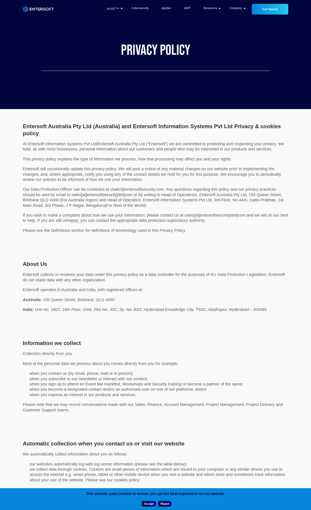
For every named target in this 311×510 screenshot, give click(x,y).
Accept (149, 503)
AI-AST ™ (113, 9)
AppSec (166, 8)
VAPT (187, 8)
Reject (165, 503)
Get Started (270, 9)
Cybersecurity (140, 8)
